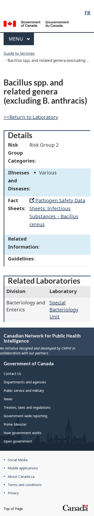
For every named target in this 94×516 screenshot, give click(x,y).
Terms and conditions (25, 484)
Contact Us (12, 373)
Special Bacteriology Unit (63, 309)
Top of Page (13, 508)
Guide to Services (19, 53)
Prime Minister (15, 424)
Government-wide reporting (25, 416)
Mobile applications (23, 468)
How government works (22, 432)
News (8, 399)
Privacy (13, 493)
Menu (16, 39)
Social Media (17, 460)
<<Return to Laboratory (31, 117)
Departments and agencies (25, 382)
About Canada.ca (21, 476)
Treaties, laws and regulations (27, 407)
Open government (18, 441)
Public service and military (24, 390)
